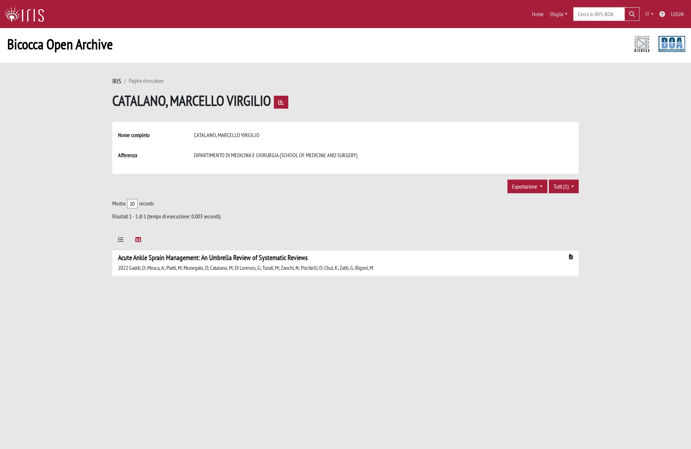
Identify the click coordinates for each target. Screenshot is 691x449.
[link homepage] (27, 14)
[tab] (121, 240)
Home (538, 14)
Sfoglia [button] (556, 14)
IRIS (116, 81)
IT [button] (647, 14)
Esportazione (525, 186)
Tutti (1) (562, 186)
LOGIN (677, 14)
